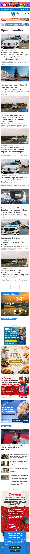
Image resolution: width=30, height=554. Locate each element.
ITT (24, 542)
